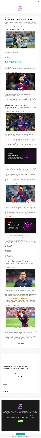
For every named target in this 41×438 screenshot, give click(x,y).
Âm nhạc (8, 417)
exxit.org (17, 26)
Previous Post (21, 343)
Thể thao (6, 17)
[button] (37, 1)
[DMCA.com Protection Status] (20, 421)
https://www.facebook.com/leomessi (14, 61)
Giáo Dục (6, 382)
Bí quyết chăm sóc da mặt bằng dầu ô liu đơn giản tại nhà (14, 373)
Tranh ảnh (6, 391)
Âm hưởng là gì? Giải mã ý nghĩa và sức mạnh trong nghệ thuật (15, 366)
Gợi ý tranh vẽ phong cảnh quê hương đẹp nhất (12, 370)
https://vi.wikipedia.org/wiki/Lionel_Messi (15, 62)
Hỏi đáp (5, 384)
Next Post (20, 346)
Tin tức (5, 389)
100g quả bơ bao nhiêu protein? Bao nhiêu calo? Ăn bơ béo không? (16, 368)
